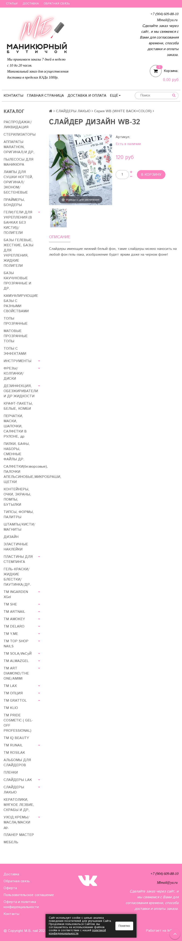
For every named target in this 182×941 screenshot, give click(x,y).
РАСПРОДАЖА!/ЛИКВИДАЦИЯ (18, 125)
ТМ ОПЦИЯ (13, 693)
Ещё (114, 95)
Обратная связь (57, 4)
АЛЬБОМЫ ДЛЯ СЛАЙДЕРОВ (17, 763)
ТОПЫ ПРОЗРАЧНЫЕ (16, 321)
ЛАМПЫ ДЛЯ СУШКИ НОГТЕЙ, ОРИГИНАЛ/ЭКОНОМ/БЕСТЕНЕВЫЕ (18, 182)
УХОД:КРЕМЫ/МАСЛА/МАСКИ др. (17, 822)
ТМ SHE (10, 604)
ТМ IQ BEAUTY (16, 738)
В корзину (151, 174)
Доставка (31, 4)
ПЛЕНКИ (11, 772)
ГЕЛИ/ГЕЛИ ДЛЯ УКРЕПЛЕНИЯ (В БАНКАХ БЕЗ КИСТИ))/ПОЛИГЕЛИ (18, 222)
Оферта (10, 888)
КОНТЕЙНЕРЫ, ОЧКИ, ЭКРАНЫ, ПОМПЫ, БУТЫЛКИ (17, 497)
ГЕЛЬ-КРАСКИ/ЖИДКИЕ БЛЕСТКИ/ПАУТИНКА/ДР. (17, 577)
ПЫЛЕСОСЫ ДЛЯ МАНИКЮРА (18, 162)
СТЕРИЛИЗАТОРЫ (20, 134)
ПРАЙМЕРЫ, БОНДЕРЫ (14, 202)
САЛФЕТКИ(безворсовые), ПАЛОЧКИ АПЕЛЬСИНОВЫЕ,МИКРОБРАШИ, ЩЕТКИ (23, 474)
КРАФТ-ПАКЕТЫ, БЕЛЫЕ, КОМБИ (18, 406)
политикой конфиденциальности (77, 932)
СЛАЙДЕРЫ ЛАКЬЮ (73, 111)
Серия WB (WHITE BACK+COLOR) (123, 111)
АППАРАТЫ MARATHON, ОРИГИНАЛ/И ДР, (19, 147)
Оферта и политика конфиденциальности (21, 904)
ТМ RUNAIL (13, 745)
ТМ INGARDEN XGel (16, 594)
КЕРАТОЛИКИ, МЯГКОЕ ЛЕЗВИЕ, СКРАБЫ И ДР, (19, 805)
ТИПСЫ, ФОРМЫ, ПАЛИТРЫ (19, 514)
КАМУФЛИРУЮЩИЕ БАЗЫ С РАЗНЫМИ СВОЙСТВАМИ (21, 303)
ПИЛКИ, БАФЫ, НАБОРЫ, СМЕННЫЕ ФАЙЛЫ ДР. (17, 451)
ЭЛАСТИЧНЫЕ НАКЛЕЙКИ (16, 547)
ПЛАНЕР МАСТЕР (19, 834)
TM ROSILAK (14, 752)
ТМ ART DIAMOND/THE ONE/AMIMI (16, 673)
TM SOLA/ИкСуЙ (18, 653)
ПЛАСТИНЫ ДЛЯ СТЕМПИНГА (18, 559)
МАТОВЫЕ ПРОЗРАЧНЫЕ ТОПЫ (16, 336)
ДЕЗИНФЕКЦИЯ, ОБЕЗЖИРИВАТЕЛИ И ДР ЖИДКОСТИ (21, 391)
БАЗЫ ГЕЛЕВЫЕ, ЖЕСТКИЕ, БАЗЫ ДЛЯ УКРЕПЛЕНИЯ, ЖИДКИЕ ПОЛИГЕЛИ (18, 253)
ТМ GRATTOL (15, 700)
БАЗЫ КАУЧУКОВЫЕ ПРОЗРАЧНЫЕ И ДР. (17, 281)
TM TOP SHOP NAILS (16, 644)
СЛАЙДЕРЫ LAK (18, 779)
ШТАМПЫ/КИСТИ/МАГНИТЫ (19, 527)
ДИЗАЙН (11, 537)
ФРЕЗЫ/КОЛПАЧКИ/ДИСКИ (14, 373)
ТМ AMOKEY (14, 619)
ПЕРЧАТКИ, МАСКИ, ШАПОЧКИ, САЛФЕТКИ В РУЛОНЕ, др (15, 426)
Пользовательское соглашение (29, 895)
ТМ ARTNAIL (14, 611)
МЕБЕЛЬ (11, 842)
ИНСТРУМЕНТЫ (17, 361)
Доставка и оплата (86, 95)
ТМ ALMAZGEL (16, 661)
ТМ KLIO (11, 708)
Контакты (13, 95)
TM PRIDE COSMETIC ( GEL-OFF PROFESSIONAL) (18, 723)
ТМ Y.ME (11, 633)
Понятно (124, 926)
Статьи (12, 4)
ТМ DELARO (14, 626)
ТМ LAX (10, 685)
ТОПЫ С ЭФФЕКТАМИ (15, 351)
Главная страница (45, 95)
